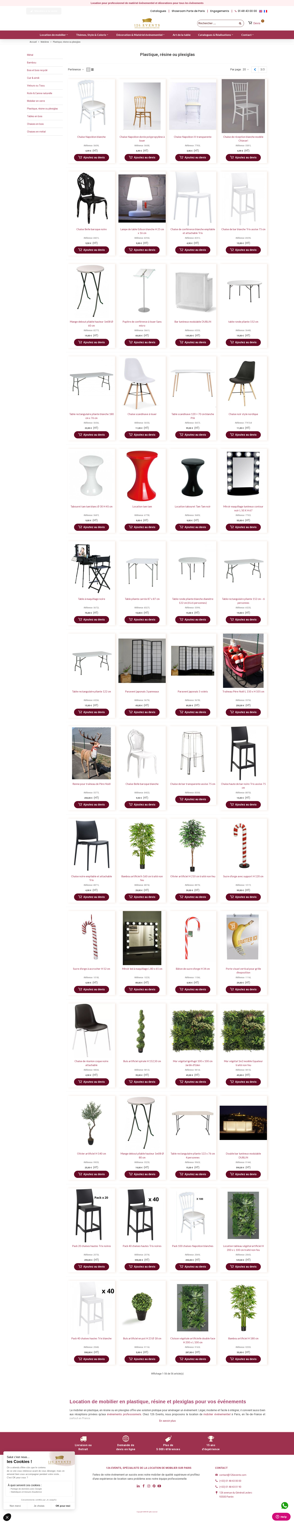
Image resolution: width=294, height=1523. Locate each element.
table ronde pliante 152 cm (243, 321)
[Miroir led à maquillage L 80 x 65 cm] (142, 938)
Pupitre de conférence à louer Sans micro (142, 323)
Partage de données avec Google (26, 1489)
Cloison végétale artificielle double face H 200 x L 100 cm (192, 1340)
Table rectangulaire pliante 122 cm (91, 691)
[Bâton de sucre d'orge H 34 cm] (192, 938)
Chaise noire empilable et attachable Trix (91, 878)
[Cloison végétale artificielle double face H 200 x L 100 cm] (192, 1308)
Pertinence (74, 69)
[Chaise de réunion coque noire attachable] (91, 1030)
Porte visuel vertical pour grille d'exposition (243, 970)
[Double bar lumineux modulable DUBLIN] (243, 1123)
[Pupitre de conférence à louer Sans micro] (142, 291)
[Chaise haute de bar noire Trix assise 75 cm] (243, 753)
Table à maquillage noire (91, 598)
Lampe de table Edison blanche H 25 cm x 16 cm (142, 231)
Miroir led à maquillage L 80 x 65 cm (142, 968)
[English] (261, 11)
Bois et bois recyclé (37, 70)
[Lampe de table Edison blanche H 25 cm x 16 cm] (142, 199)
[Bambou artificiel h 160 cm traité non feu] (142, 846)
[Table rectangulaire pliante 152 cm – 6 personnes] (243, 568)
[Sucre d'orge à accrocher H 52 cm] (91, 938)
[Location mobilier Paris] (147, 23)
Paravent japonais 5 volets (193, 691)
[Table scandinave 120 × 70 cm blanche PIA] (192, 383)
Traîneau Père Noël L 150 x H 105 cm (243, 691)
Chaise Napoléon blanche (91, 136)
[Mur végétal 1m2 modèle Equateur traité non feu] (243, 1030)
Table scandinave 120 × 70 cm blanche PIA (192, 415)
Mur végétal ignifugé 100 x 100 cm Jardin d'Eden (193, 1063)
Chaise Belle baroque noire (91, 229)
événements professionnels (124, 1414)
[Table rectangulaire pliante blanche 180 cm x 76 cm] (91, 383)
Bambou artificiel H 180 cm (243, 1338)
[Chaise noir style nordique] (243, 383)
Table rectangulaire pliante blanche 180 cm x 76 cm (91, 415)
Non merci (15, 1505)
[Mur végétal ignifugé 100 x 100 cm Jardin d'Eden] (192, 1030)
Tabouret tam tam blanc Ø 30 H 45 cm (91, 506)
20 (245, 69)
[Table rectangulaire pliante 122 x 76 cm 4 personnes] (192, 1123)
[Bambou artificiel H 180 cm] (243, 1308)
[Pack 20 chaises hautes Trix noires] (91, 1215)
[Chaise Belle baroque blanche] (142, 753)
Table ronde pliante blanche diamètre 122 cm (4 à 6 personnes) (192, 600)
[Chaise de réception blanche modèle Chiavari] (243, 106)
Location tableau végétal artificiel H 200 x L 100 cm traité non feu (243, 1247)
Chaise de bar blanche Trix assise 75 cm (243, 229)
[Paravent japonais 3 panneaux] (142, 661)
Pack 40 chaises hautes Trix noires (142, 1245)
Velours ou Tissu (36, 85)
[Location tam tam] (142, 476)
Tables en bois (34, 116)
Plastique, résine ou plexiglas (42, 108)
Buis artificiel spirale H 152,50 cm (142, 1061)
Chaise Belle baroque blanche (142, 783)
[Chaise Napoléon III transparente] (192, 106)
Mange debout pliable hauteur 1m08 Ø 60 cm (91, 323)
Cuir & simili (33, 78)
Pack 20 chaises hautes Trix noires (91, 1245)
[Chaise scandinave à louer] (142, 383)
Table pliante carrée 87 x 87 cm (142, 598)
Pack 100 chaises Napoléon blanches (192, 1245)
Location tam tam (142, 506)
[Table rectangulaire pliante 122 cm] (91, 661)
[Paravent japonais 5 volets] (192, 661)
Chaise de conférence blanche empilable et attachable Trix (192, 231)
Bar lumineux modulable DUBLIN (192, 321)
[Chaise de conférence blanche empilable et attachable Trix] (192, 199)
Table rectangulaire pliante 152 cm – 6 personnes (243, 600)
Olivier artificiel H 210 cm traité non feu (192, 876)
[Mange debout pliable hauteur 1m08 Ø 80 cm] (142, 1123)
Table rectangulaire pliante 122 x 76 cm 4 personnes (192, 1155)
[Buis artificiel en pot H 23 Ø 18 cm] (142, 1308)
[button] (43, 11)
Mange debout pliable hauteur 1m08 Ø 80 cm (142, 1155)
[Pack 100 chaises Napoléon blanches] (192, 1215)
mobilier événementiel (216, 1414)
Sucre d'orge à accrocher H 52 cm (91, 968)
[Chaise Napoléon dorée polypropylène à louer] (142, 106)
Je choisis (39, 1505)
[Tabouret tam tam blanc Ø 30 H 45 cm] (91, 476)
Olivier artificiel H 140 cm (91, 1153)
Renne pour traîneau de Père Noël (91, 783)
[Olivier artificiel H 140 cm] (91, 1123)
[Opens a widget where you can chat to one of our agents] (281, 1517)
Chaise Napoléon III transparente (192, 136)
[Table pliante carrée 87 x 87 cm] (142, 568)
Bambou (31, 62)
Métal (30, 55)
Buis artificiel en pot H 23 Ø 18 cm (142, 1338)
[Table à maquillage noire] (91, 568)
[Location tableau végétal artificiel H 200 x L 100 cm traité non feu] (243, 1215)
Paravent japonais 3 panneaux (142, 691)
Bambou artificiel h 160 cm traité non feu (142, 878)
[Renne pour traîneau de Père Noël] (91, 753)
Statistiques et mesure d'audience (26, 1492)
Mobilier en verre (36, 101)
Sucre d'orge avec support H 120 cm (243, 876)
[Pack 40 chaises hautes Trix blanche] (91, 1308)
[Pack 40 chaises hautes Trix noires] (142, 1215)
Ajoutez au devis (94, 157)
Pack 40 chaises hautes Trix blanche (91, 1338)
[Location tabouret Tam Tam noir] (192, 476)
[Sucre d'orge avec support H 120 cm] (243, 846)
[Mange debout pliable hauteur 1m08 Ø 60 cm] (91, 291)
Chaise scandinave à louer (142, 414)
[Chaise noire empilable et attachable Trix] (91, 846)
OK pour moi (63, 1505)
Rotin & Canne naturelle (39, 93)
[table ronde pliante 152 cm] (243, 291)
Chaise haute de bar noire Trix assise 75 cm (243, 785)
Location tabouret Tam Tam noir (193, 506)
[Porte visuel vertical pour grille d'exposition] (243, 938)
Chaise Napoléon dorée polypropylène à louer (142, 138)
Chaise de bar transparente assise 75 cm (192, 783)
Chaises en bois (35, 124)
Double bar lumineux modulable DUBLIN (243, 1155)
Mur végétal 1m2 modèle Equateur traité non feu (243, 1063)
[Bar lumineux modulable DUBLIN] (192, 291)
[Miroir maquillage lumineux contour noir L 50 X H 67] (243, 476)
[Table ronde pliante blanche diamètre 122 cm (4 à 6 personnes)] (192, 568)
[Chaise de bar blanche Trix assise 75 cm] (243, 199)
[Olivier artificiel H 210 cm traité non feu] (192, 846)
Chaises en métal (36, 131)
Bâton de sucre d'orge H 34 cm (193, 968)
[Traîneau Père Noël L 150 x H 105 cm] (243, 661)
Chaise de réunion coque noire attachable (91, 1063)
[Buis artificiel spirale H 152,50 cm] (142, 1030)
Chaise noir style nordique (243, 414)
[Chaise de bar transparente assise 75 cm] (192, 753)
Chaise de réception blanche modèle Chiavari (243, 138)
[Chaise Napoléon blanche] (91, 106)
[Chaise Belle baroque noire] (91, 199)
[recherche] (240, 23)
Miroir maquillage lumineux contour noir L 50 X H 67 (243, 508)
